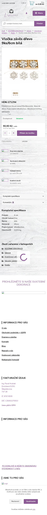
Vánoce (29, 31)
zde (33, 509)
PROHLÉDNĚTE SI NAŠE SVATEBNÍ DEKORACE (23, 283)
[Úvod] (11, 13)
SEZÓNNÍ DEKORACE (15, 31)
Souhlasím (31, 501)
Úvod (3, 31)
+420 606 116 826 (8, 3)
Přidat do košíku (27, 133)
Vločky (13, 33)
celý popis (6, 112)
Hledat (40, 23)
